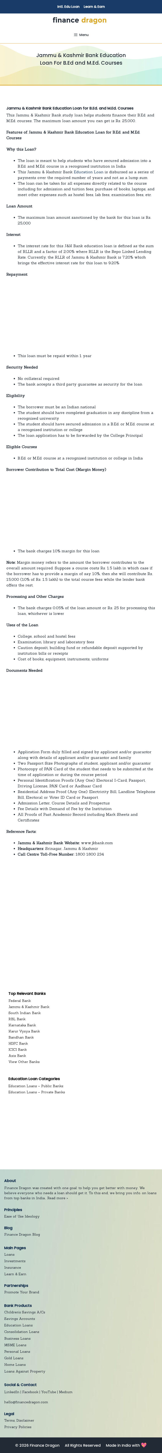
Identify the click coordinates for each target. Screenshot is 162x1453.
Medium (66, 1392)
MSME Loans (15, 1345)
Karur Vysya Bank (24, 1031)
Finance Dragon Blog (22, 1234)
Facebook (30, 1392)
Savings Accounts (19, 1319)
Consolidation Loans (21, 1332)
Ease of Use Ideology (22, 1216)
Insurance (12, 1267)
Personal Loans (17, 1351)
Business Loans (17, 1338)
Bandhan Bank (21, 1037)
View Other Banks (24, 1062)
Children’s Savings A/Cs (24, 1312)
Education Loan (88, 172)
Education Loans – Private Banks (36, 1092)
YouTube (48, 1392)
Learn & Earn (94, 6)
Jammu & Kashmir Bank (28, 1007)
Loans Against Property (24, 1371)
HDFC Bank (18, 1043)
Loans (9, 1254)
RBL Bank (17, 1019)
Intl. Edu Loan (68, 6)
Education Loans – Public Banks (35, 1086)
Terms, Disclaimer (19, 1420)
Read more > (57, 1198)
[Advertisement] (81, 315)
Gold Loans (13, 1358)
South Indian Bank (24, 1013)
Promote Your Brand (21, 1292)
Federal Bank (19, 1001)
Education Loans (18, 1325)
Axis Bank (17, 1056)
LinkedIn (11, 1392)
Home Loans (15, 1364)
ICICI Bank (17, 1049)
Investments (15, 1261)
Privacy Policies (17, 1427)
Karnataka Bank (22, 1025)
